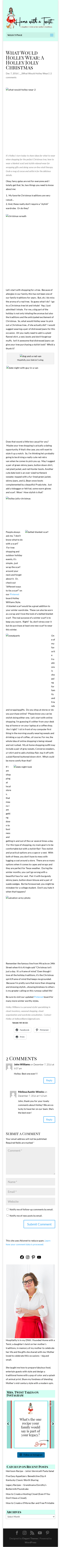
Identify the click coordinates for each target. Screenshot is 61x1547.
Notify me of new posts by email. (26, 1215)
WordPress (30, 1542)
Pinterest (14, 594)
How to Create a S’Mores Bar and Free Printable (30, 1503)
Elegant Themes (30, 1538)
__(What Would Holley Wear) (34, 73)
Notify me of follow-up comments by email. (31, 1209)
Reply (49, 1080)
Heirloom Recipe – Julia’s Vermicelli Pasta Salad (30, 1471)
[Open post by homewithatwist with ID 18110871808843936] (30, 1424)
